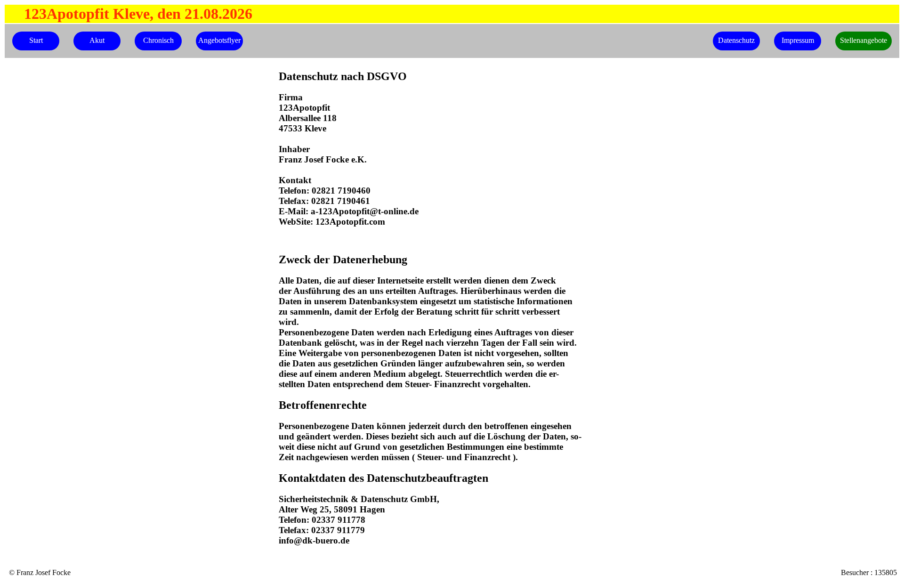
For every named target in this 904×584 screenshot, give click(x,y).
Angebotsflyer (219, 40)
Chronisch (158, 40)
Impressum (798, 40)
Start (36, 40)
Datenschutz (736, 40)
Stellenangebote (863, 40)
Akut (97, 40)
